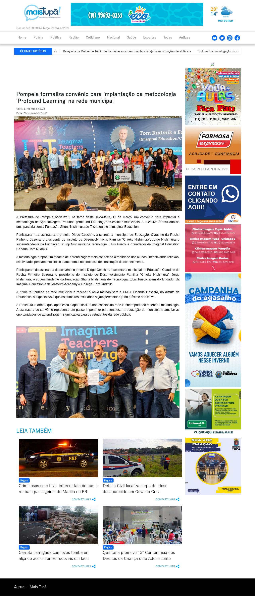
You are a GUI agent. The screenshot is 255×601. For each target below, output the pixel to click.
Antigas (184, 37)
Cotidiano (93, 37)
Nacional (113, 37)
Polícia (38, 37)
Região (74, 37)
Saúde (131, 37)
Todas (167, 37)
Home (22, 37)
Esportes (149, 37)
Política (55, 37)
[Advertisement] (110, 72)
